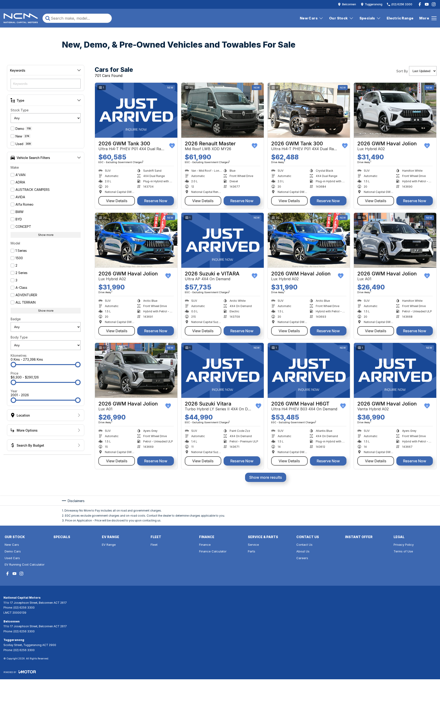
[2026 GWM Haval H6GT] (309, 370)
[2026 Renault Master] (222, 110)
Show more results (265, 477)
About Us (303, 551)
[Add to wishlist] (172, 145)
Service (253, 544)
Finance (205, 544)
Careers (302, 558)
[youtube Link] (427, 4)
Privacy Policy (404, 544)
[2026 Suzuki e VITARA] (222, 240)
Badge (16, 319)
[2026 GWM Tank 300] (136, 110)
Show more (45, 235)
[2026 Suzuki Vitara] (222, 370)
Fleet (154, 544)
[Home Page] (20, 18)
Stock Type (19, 110)
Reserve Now (155, 200)
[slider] (13, 364)
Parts (251, 551)
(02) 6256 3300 (24, 607)
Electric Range (400, 18)
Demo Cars (13, 551)
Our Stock (338, 18)
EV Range (109, 544)
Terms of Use (403, 551)
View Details (116, 200)
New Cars (309, 18)
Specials (367, 18)
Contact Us (304, 544)
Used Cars (12, 558)
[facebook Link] (420, 4)
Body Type (19, 337)
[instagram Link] (434, 4)
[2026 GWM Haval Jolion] (395, 110)
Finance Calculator (213, 551)
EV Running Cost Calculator (25, 564)
